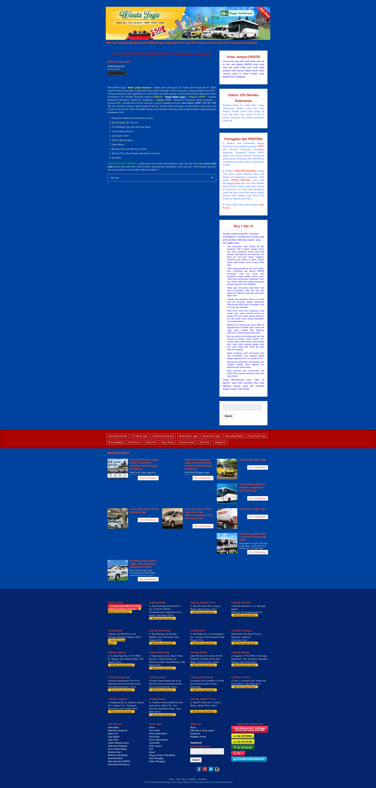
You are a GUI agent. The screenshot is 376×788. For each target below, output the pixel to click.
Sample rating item (116, 66)
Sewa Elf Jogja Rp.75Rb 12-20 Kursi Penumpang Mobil (252, 536)
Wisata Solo (151, 442)
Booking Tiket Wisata (118, 755)
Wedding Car (220, 442)
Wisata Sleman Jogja (188, 436)
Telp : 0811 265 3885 (244, 741)
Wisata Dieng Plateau (234, 436)
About (193, 727)
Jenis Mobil (123, 43)
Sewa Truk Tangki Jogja (252, 509)
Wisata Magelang (115, 442)
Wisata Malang (167, 442)
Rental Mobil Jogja (175, 96)
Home (108, 43)
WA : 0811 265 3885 (244, 747)
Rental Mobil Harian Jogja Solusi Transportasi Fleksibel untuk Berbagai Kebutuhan (144, 464)
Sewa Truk (113, 733)
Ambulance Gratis (186, 442)
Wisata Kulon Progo (257, 436)
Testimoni (196, 742)
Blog (184, 779)
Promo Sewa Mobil (158, 733)
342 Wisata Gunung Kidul (163, 436)
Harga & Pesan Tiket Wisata (211, 43)
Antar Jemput (191, 43)
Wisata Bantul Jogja (211, 436)
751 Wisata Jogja (139, 436)
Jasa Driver (113, 739)
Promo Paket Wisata (117, 748)
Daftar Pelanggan (248, 43)
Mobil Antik (204, 442)
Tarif (114, 43)
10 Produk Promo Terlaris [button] (234, 230)
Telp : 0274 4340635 (244, 735)
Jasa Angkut (114, 736)
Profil (178, 779)
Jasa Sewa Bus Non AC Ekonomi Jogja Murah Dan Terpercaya (252, 487)
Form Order (134, 43)
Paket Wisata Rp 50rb (117, 436)
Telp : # (240, 753)
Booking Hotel (114, 752)
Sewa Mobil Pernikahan (119, 764)
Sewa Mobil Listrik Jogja (252, 459)
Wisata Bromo (134, 442)
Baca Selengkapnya (148, 478)
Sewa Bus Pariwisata (118, 730)
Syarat (144, 43)
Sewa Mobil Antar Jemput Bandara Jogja (144, 511)
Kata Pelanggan (231, 43)
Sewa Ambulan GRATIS (119, 761)
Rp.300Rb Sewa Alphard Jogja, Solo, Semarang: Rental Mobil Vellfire (143, 563)
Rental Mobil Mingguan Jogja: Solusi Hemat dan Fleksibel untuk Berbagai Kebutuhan (198, 464)
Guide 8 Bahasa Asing (118, 742)
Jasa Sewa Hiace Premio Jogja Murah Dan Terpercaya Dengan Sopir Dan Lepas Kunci (198, 514)
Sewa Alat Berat (115, 758)
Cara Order (154, 736)
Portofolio (192, 779)
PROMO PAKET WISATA (175, 43)
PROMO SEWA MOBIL (156, 43)
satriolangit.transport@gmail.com (250, 759)
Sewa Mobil (113, 727)
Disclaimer (195, 733)
